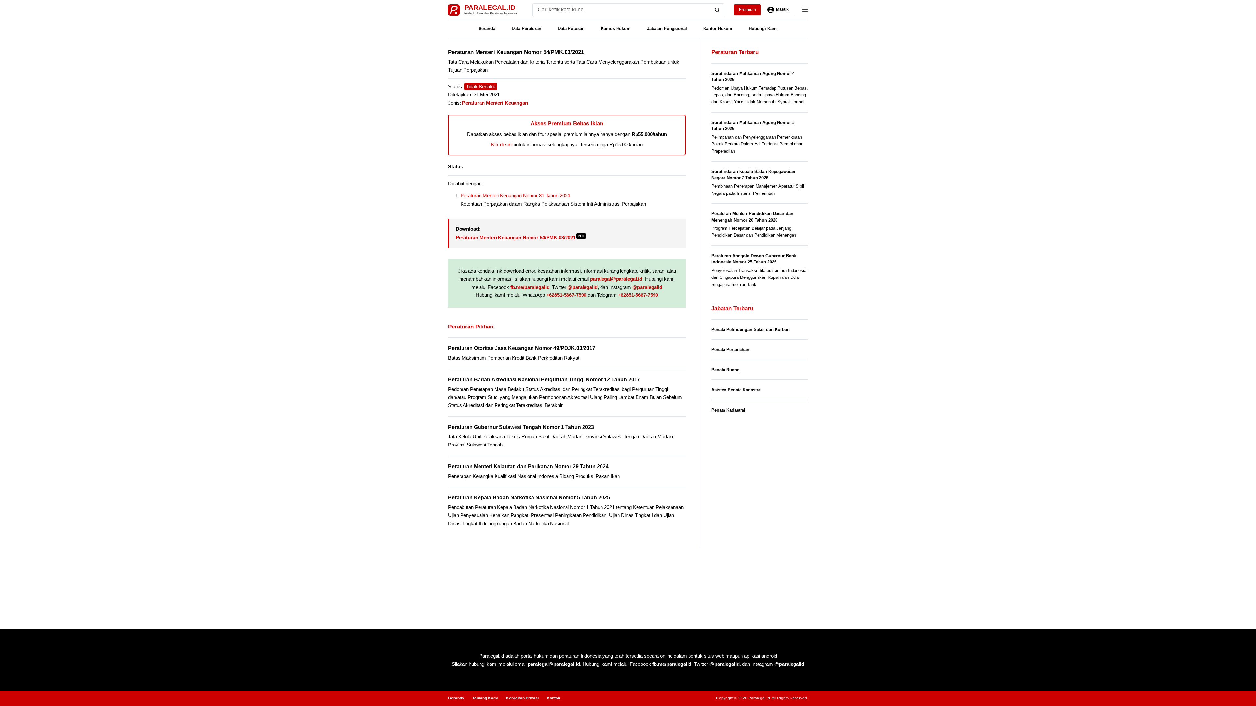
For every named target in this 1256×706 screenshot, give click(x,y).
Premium (747, 9)
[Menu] (805, 10)
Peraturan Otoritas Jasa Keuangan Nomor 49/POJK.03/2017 (521, 348)
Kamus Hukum (616, 28)
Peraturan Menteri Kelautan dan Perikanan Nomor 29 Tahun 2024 (528, 466)
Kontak (553, 698)
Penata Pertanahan (730, 349)
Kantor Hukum (717, 28)
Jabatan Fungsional (667, 28)
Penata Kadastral (728, 410)
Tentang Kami (485, 698)
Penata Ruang (725, 369)
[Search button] (717, 10)
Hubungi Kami (763, 28)
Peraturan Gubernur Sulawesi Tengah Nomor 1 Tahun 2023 (521, 427)
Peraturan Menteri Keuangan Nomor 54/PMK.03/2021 (520, 237)
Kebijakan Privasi (522, 698)
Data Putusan (571, 28)
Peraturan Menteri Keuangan (495, 103)
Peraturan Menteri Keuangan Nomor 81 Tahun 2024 (515, 195)
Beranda (487, 28)
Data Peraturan (526, 28)
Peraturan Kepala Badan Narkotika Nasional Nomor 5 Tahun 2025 (529, 497)
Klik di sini (501, 144)
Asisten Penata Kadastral (736, 389)
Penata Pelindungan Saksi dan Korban (750, 329)
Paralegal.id (489, 7)
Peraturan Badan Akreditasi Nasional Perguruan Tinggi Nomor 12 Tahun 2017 (544, 379)
